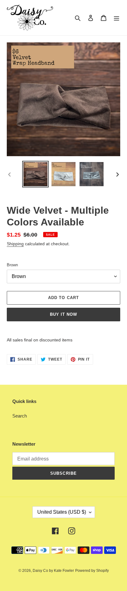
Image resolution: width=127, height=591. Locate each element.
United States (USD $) (61, 512)
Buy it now (63, 314)
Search (19, 415)
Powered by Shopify (92, 570)
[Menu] (116, 17)
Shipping (15, 243)
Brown (12, 265)
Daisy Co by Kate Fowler (53, 570)
